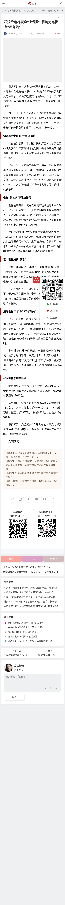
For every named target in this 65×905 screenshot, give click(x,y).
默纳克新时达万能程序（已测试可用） (26, 622)
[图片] (55, 688)
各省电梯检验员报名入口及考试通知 (25, 627)
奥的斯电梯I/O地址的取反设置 (22, 636)
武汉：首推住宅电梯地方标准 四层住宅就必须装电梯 (32, 587)
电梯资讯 (16, 10)
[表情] (50, 688)
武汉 (32, 558)
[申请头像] (57, 666)
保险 (11, 558)
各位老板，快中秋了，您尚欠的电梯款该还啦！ (31, 641)
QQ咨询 (54, 311)
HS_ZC (14, 567)
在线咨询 (54, 317)
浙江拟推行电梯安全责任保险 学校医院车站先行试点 (32, 597)
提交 (14, 697)
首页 (6, 10)
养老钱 (53, 558)
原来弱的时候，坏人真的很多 (22, 632)
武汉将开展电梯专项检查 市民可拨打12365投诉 (29, 592)
